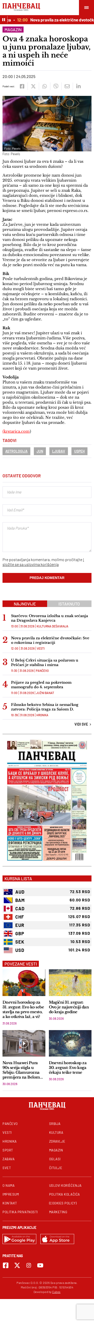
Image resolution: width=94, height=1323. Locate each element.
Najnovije (25, 603)
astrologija (16, 451)
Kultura (56, 1133)
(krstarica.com (16, 431)
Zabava (9, 1159)
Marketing (58, 1212)
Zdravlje (57, 1141)
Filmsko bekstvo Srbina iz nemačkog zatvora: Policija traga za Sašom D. (44, 706)
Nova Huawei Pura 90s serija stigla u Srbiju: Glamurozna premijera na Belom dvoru (21, 1070)
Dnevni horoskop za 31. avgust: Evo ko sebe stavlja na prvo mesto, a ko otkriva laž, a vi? (23, 1009)
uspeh (79, 451)
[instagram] (29, 1265)
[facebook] (22, 86)
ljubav (58, 451)
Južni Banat (45, 693)
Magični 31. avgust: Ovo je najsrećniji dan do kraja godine (69, 1007)
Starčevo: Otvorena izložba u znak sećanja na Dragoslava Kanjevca (49, 618)
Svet (7, 1168)
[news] (24, 982)
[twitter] (33, 86)
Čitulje (55, 1168)
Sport (8, 1150)
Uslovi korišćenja (65, 1185)
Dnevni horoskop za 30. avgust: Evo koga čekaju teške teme (68, 1067)
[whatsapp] (44, 86)
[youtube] (40, 1265)
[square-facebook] (6, 1265)
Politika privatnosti (20, 1212)
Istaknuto (69, 603)
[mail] (67, 86)
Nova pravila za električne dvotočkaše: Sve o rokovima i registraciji (50, 640)
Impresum (11, 1194)
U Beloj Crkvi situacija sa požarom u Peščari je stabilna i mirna (44, 662)
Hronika (42, 715)
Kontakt (10, 1203)
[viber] (55, 86)
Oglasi (55, 1159)
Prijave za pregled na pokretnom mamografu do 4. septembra (41, 684)
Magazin (13, 29)
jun (40, 451)
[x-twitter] (17, 1265)
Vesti (41, 648)
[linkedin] (78, 86)
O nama (9, 1185)
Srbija (55, 1124)
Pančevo (42, 670)
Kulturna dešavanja (52, 626)
